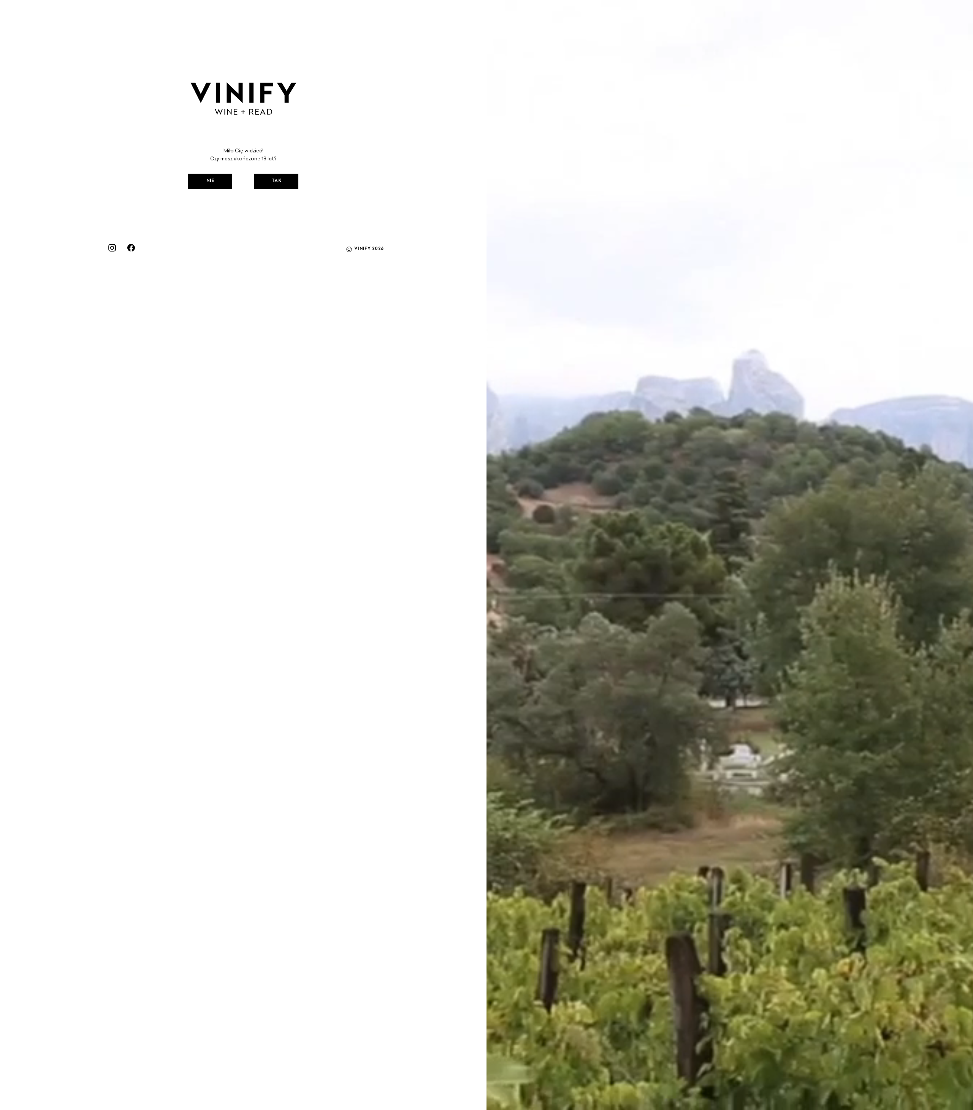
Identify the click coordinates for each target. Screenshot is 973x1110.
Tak (276, 181)
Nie (210, 181)
